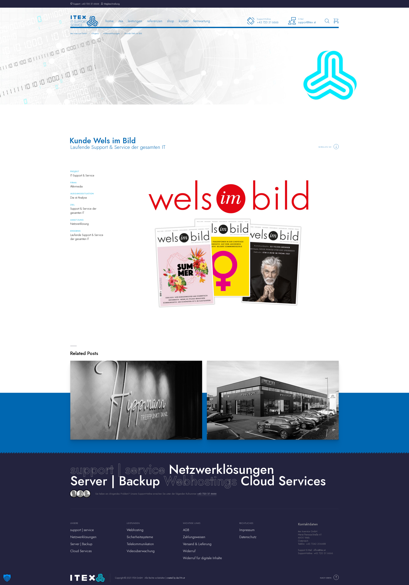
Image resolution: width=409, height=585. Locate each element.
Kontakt (184, 21)
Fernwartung (201, 21)
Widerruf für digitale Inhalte (202, 558)
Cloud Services (81, 551)
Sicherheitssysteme (140, 537)
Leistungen (135, 21)
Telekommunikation (140, 544)
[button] (7, 578)
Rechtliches (246, 523)
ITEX (120, 21)
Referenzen (154, 21)
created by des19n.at (176, 577)
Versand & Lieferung (197, 544)
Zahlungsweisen (194, 537)
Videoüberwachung (141, 551)
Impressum (247, 530)
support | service (117, 469)
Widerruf (189, 551)
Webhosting (135, 530)
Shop (170, 21)
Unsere (74, 523)
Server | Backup (81, 544)
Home (109, 21)
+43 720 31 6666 (206, 494)
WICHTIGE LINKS (191, 523)
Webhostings (200, 481)
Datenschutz (247, 537)
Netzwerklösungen (83, 537)
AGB (186, 530)
